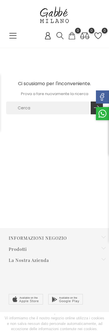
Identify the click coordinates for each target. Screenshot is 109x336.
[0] (72, 36)
